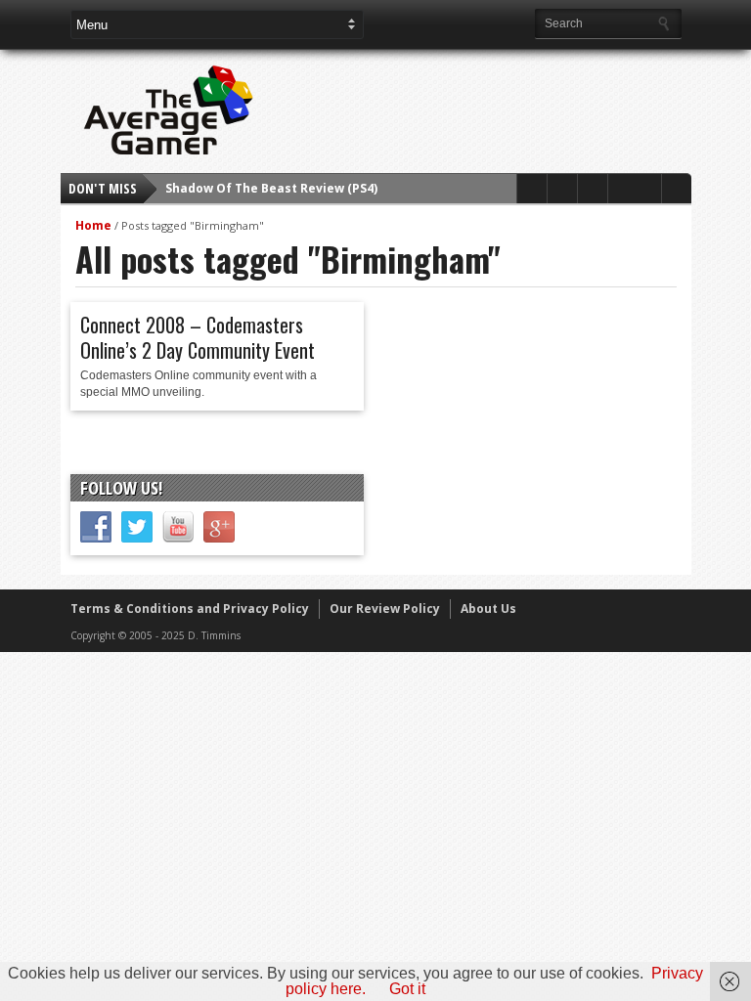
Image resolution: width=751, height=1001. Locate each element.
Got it (407, 988)
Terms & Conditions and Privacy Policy (189, 608)
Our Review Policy (385, 608)
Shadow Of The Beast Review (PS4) (271, 188)
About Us (488, 608)
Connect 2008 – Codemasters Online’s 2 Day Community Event (197, 337)
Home (93, 225)
